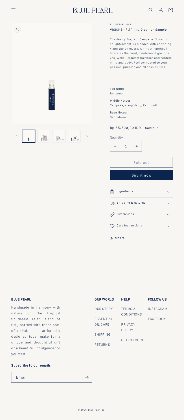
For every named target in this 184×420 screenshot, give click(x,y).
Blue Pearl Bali (97, 409)
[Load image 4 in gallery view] (74, 136)
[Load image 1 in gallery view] (28, 136)
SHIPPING (102, 334)
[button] (13, 10)
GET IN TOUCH (133, 340)
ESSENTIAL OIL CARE (103, 321)
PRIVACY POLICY (128, 327)
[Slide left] (16, 136)
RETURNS (102, 344)
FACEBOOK (157, 319)
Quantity (116, 137)
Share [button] (120, 238)
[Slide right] (87, 136)
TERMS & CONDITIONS (131, 311)
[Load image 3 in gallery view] (59, 136)
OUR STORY (103, 309)
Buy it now (141, 175)
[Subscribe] (87, 377)
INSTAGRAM (157, 309)
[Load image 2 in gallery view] (43, 136)
